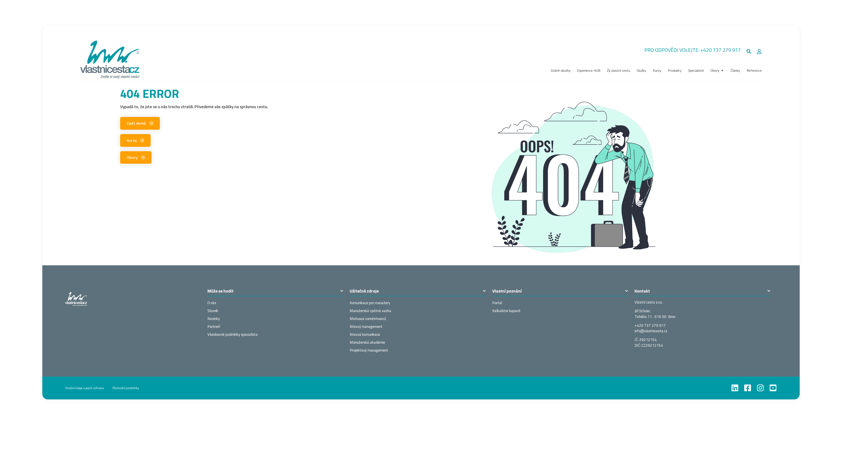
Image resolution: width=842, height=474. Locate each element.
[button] (748, 51)
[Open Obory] (722, 70)
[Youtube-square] (773, 388)
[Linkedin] (735, 388)
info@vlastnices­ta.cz (651, 331)
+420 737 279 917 (721, 50)
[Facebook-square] (747, 388)
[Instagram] (760, 388)
